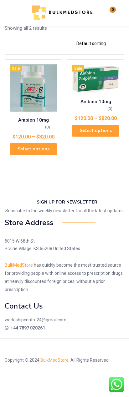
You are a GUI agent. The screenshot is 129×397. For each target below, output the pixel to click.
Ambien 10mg (33, 120)
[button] (108, 13)
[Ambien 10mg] (33, 88)
